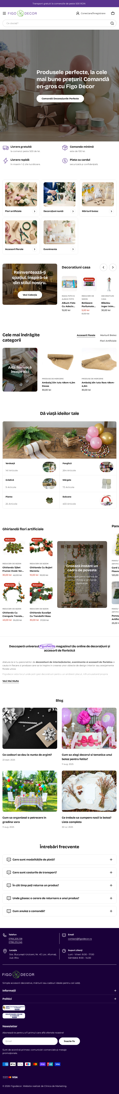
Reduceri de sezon (11, 564)
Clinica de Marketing (55, 1086)
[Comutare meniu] (4, 13)
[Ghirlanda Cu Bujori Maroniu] (41, 547)
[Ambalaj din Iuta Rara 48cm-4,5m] (99, 361)
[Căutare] (112, 23)
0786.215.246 (15, 942)
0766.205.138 (15, 938)
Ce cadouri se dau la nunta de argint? (27, 754)
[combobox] (59, 23)
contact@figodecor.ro (80, 938)
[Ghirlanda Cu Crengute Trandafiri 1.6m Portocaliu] (13, 592)
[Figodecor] (59, 440)
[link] (59, 198)
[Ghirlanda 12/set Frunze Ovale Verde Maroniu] (13, 547)
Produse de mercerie (53, 379)
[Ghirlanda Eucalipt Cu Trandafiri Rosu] (41, 592)
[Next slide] (113, 267)
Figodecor (16, 1086)
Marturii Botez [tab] (108, 335)
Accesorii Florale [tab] (86, 335)
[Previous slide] (103, 267)
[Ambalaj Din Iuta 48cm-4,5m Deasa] (59, 361)
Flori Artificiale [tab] (108, 340)
